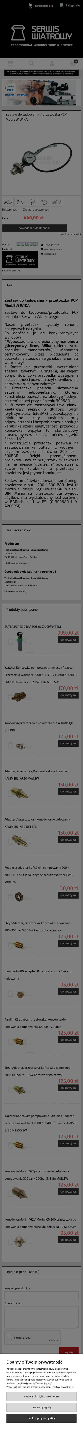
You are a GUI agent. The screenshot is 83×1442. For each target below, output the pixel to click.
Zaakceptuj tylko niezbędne (41, 1396)
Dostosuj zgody (42, 1407)
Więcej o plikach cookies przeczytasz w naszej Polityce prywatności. (40, 1387)
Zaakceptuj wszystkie (41, 1418)
